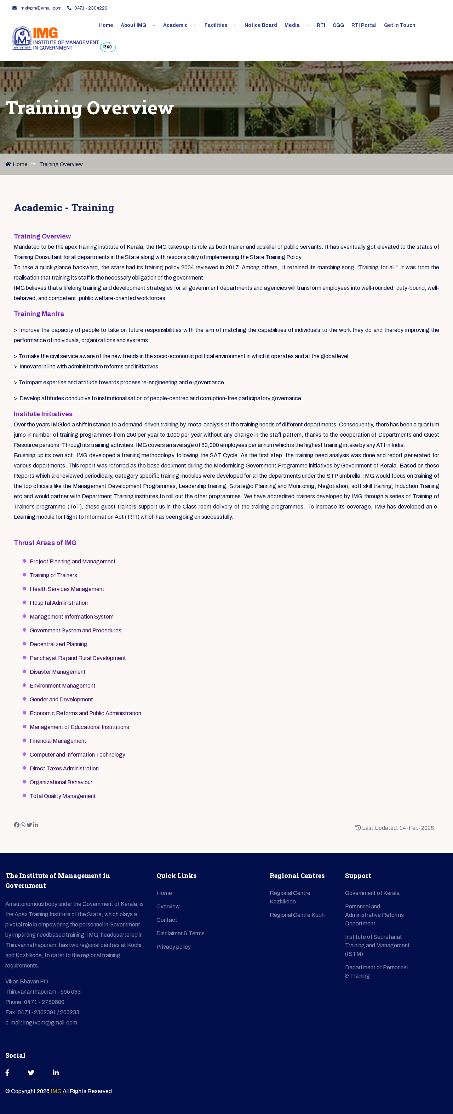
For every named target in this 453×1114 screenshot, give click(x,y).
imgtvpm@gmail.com (40, 8)
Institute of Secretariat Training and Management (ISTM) (377, 945)
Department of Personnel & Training (376, 971)
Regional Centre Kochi (298, 915)
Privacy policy (173, 947)
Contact (166, 920)
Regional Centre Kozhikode (290, 897)
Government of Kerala (372, 893)
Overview (168, 906)
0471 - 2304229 (91, 8)
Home (20, 164)
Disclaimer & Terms (180, 933)
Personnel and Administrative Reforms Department (374, 914)
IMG (57, 1091)
